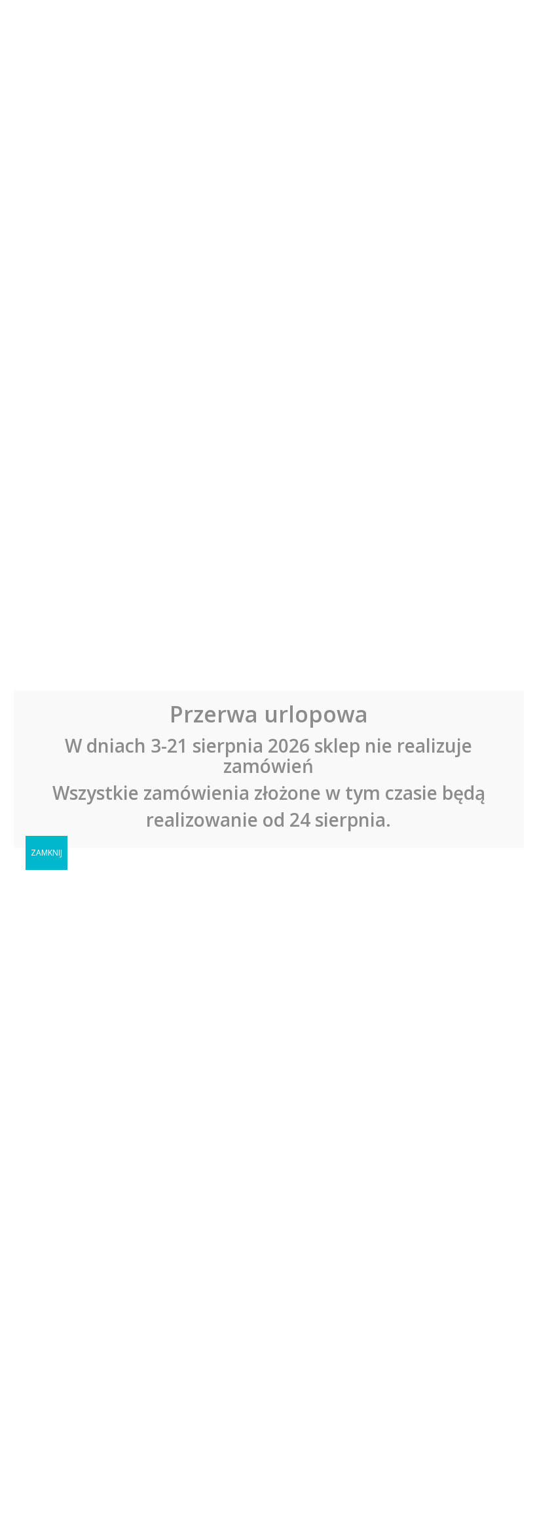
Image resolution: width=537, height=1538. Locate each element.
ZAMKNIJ (46, 852)
